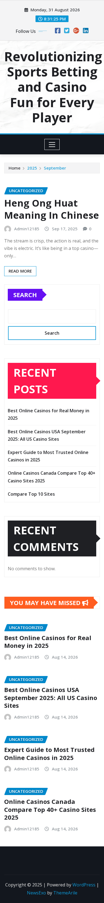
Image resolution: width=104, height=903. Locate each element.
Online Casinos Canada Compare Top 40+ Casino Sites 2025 (50, 809)
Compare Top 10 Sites (31, 494)
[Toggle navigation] (52, 144)
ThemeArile (65, 893)
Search (25, 295)
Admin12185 (26, 228)
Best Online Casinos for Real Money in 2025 (47, 641)
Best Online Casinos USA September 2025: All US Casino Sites (50, 697)
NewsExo (36, 893)
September (55, 168)
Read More (20, 271)
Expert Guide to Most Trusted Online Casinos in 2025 (49, 753)
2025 (32, 168)
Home (15, 168)
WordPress (83, 885)
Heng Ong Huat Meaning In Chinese (51, 209)
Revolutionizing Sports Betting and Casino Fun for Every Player (53, 87)
